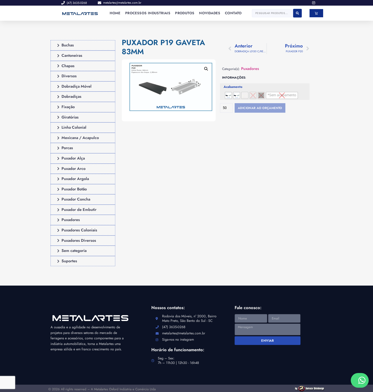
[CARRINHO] (316, 13)
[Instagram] (313, 2)
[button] (206, 69)
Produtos (184, 13)
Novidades (209, 13)
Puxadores (250, 68)
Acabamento (233, 87)
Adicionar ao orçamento (260, 108)
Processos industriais (147, 13)
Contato (233, 13)
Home (115, 13)
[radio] (228, 95)
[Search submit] (297, 13)
